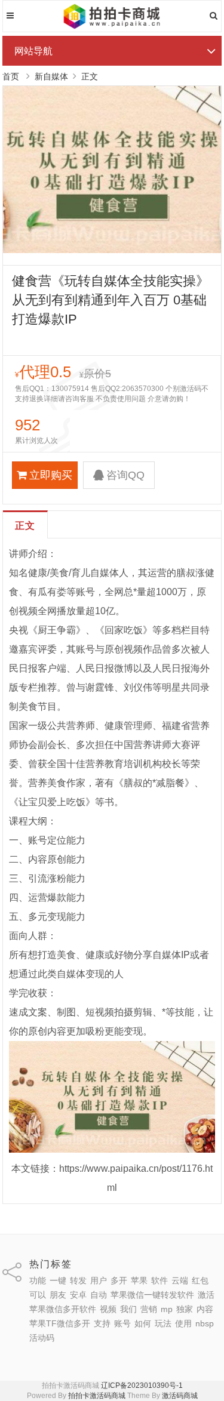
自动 (98, 1295)
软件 (159, 1280)
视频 (108, 1309)
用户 (98, 1280)
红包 (200, 1280)
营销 (148, 1309)
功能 (37, 1280)
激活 (206, 1295)
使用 (183, 1323)
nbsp (204, 1323)
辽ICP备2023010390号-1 (142, 1385)
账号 (122, 1323)
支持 (102, 1323)
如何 (142, 1323)
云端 (179, 1280)
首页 (10, 76)
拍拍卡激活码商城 (96, 1395)
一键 (58, 1280)
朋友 (58, 1295)
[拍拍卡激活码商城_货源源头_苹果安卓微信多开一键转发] (112, 27)
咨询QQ (125, 475)
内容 (205, 1309)
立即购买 (50, 475)
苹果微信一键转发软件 (152, 1295)
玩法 (163, 1323)
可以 (37, 1295)
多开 (119, 1280)
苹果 (139, 1280)
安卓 (78, 1295)
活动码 (41, 1338)
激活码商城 (180, 1395)
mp (167, 1309)
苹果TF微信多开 (59, 1323)
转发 (78, 1280)
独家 (184, 1309)
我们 (128, 1309)
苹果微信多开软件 (62, 1309)
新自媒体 (51, 76)
